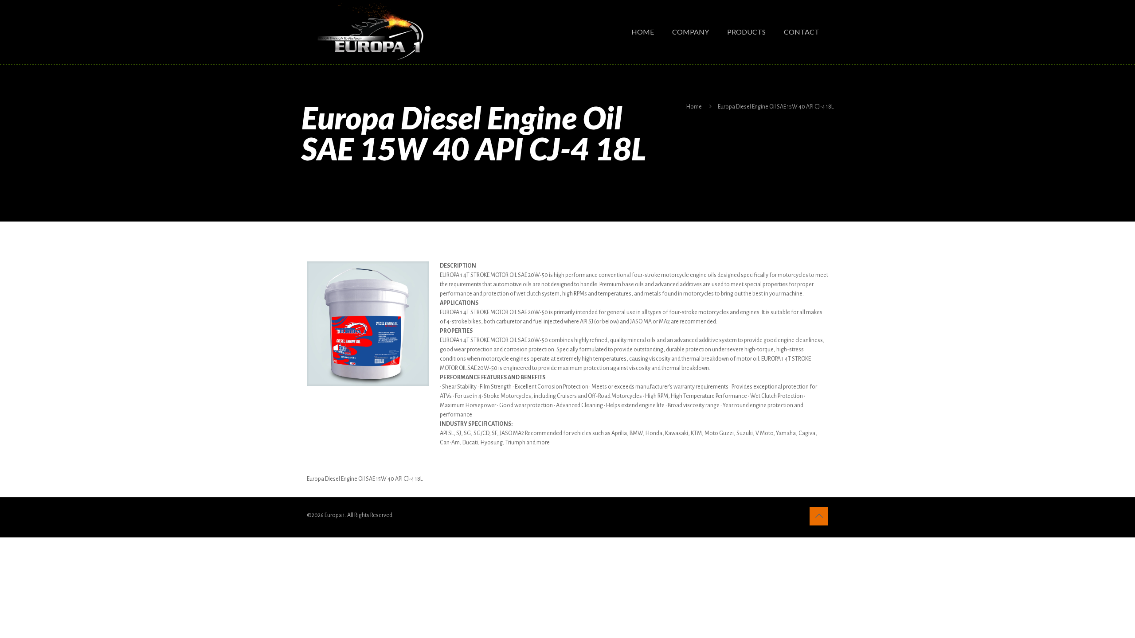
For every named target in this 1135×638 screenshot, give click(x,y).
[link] (368, 323)
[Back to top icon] (819, 516)
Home (694, 107)
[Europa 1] (370, 32)
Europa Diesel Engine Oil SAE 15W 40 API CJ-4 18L (776, 107)
